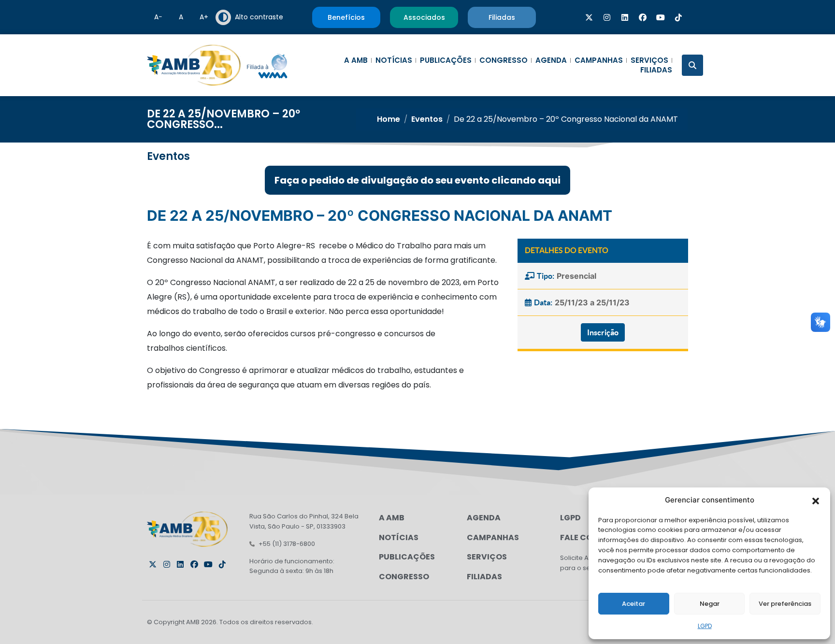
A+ (204, 17)
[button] (816, 500)
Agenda (551, 60)
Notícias (393, 60)
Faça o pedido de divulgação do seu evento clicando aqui (417, 180)
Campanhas (599, 60)
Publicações (446, 60)
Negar (710, 603)
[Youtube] (660, 17)
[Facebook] (642, 17)
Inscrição (603, 332)
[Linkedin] (625, 17)
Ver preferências (785, 603)
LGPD (705, 626)
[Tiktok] (678, 17)
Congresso (503, 60)
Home (388, 119)
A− (158, 17)
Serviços (649, 60)
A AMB (356, 60)
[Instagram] (607, 17)
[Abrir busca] (692, 65)
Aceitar (633, 603)
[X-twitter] (589, 17)
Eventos (427, 119)
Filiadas (656, 70)
